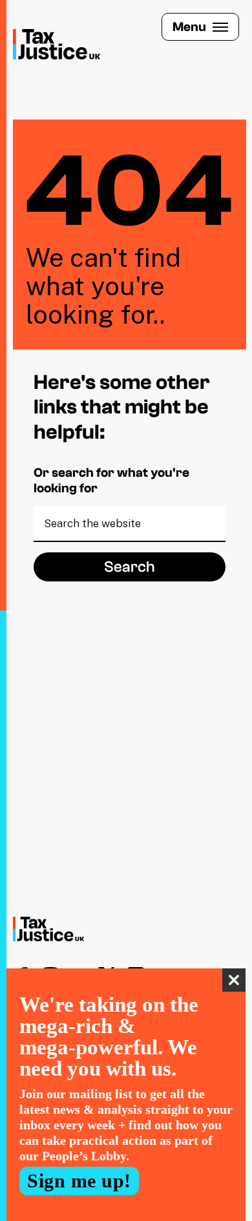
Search (129, 567)
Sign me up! (79, 1180)
